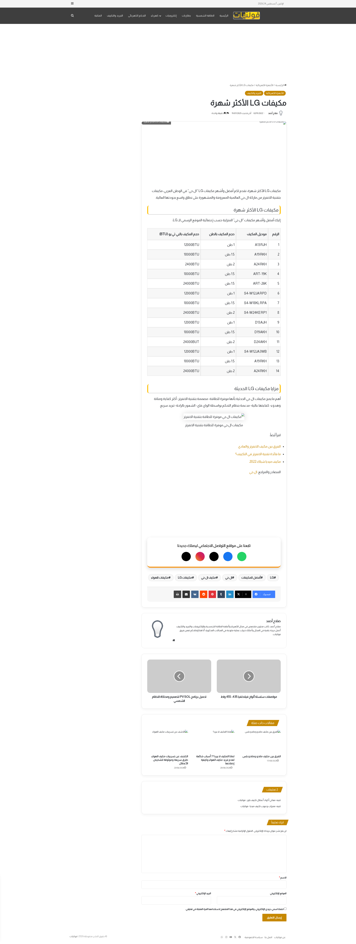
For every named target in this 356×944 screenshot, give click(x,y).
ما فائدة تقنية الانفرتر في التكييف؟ (258, 454)
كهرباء (154, 15)
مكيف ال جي (208, 577)
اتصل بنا (268, 937)
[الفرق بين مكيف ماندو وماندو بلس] (260, 741)
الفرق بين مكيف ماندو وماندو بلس (262, 756)
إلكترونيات (171, 15)
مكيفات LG (185, 577)
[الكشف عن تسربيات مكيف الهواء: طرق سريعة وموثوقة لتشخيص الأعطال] (167, 741)
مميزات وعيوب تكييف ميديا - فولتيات (258, 806)
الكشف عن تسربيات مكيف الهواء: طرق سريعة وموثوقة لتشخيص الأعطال (169, 760)
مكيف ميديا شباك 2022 (265, 461)
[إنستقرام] (200, 556)
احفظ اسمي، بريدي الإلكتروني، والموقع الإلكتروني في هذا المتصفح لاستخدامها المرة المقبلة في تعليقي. (234, 909)
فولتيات (73, 936)
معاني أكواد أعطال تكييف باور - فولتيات (257, 800)
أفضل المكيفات (251, 577)
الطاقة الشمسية (205, 15)
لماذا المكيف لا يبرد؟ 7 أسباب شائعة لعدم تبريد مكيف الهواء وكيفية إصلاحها (215, 760)
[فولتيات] (246, 15)
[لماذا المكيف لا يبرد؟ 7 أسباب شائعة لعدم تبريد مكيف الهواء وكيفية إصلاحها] (214, 741)
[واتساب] (241, 556)
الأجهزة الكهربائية (264, 85)
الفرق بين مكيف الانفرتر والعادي (259, 446)
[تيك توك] (186, 556)
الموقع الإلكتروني (278, 893)
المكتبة (98, 15)
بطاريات (186, 15)
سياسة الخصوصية (254, 937)
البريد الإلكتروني (203, 893)
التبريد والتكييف (115, 15)
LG (272, 577)
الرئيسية (224, 15)
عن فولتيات (280, 937)
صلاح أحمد (273, 113)
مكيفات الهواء (160, 577)
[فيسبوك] (228, 556)
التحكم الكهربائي (137, 15)
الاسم (282, 877)
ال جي (253, 472)
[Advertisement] (178, 54)
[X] (214, 556)
